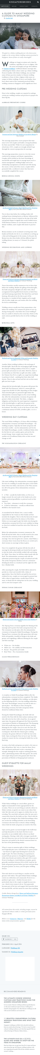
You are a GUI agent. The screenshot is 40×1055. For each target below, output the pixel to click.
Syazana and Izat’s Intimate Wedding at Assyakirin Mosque (19, 134)
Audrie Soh (9, 18)
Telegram (20, 919)
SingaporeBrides (20, 2)
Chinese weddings (9, 68)
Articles (5, 6)
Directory (24, 6)
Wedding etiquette (17, 952)
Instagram (13, 919)
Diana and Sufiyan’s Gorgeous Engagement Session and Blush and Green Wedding (20, 280)
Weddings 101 (15, 948)
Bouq (14, 6)
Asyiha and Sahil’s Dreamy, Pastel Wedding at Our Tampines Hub (20, 208)
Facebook (11, 29)
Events (35, 6)
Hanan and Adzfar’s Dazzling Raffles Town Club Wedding (19, 619)
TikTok (29, 919)
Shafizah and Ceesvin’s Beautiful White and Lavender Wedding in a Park (20, 359)
